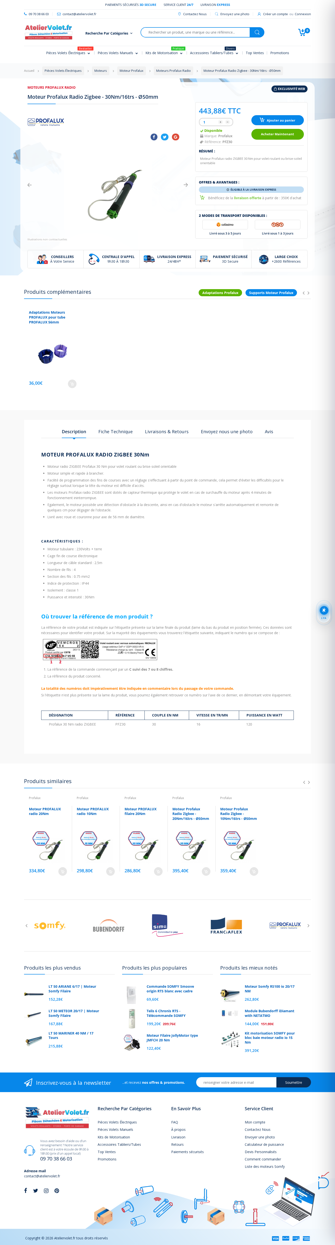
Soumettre (293, 1082)
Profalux (225, 136)
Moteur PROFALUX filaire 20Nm (140, 811)
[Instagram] (46, 1191)
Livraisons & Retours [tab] (167, 431)
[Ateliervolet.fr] (48, 31)
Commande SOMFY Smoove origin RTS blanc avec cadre (170, 988)
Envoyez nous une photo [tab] (227, 431)
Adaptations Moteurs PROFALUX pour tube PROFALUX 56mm (47, 317)
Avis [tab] (269, 431)
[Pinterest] (56, 1191)
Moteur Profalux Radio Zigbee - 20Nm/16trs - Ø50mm (190, 814)
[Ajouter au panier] (72, 384)
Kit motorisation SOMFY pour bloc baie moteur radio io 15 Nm (270, 1037)
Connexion (303, 14)
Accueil (29, 71)
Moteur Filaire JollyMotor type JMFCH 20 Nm (172, 1037)
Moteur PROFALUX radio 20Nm (45, 811)
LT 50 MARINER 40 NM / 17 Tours (71, 1035)
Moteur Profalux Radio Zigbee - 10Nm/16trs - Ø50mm (238, 814)
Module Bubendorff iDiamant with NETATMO (269, 1013)
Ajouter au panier (280, 120)
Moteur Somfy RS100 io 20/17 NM (270, 988)
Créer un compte (275, 14)
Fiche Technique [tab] (115, 431)
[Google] (175, 137)
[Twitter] (164, 137)
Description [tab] (74, 431)
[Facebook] (154, 137)
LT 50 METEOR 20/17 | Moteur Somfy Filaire (74, 1013)
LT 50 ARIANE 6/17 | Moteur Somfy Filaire (72, 988)
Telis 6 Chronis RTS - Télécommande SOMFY (166, 1013)
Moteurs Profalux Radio (51, 87)
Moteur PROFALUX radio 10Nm (93, 811)
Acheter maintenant (277, 134)
